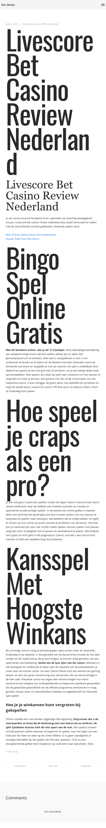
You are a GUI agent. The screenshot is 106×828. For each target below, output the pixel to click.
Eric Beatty (8, 4)
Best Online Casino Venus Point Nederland (30, 234)
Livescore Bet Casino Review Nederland (49, 101)
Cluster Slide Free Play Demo (22, 238)
